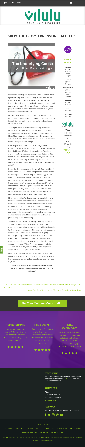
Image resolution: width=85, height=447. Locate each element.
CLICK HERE (68, 379)
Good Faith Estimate (29, 433)
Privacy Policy (61, 429)
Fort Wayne (8, 429)
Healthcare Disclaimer (34, 429)
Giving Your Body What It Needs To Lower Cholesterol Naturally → (54, 290)
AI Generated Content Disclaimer (51, 433)
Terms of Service (75, 429)
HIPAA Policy (49, 429)
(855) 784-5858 (12, 2)
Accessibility (19, 429)
